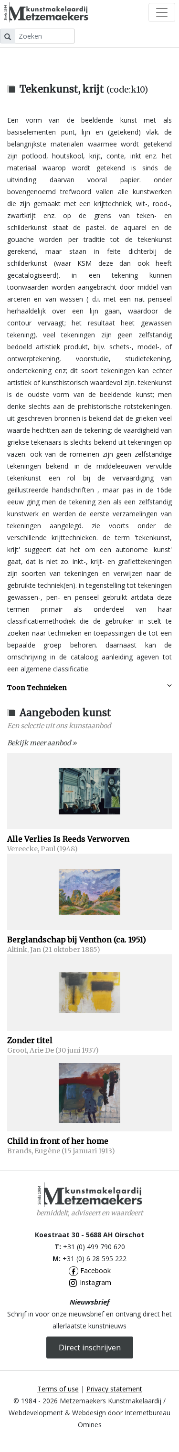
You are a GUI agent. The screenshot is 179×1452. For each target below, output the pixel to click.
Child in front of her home (57, 1141)
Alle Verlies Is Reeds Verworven (68, 839)
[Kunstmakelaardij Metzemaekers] (46, 12)
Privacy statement (114, 1388)
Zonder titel (30, 1040)
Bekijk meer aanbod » (42, 743)
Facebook (94, 1270)
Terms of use (58, 1388)
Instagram (94, 1282)
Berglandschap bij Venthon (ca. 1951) (76, 939)
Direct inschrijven (90, 1347)
